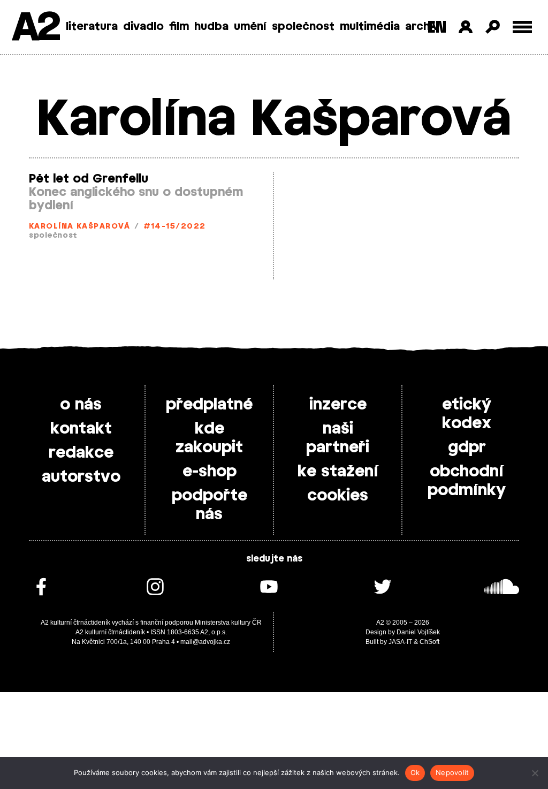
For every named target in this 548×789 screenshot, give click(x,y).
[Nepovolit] (534, 773)
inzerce (338, 404)
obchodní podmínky (467, 480)
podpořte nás (209, 505)
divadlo (143, 27)
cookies (337, 495)
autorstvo (81, 477)
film (179, 27)
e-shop (209, 471)
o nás (81, 404)
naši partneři (337, 438)
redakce (81, 453)
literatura (92, 27)
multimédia (370, 27)
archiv (422, 27)
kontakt (81, 429)
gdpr (467, 447)
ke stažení (338, 471)
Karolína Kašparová (80, 226)
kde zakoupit (209, 438)
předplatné (209, 404)
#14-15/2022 (174, 226)
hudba (211, 27)
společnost (303, 27)
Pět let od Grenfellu (88, 178)
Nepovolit (452, 772)
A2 (35, 28)
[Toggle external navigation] (522, 27)
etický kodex (466, 414)
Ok (415, 772)
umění (250, 27)
